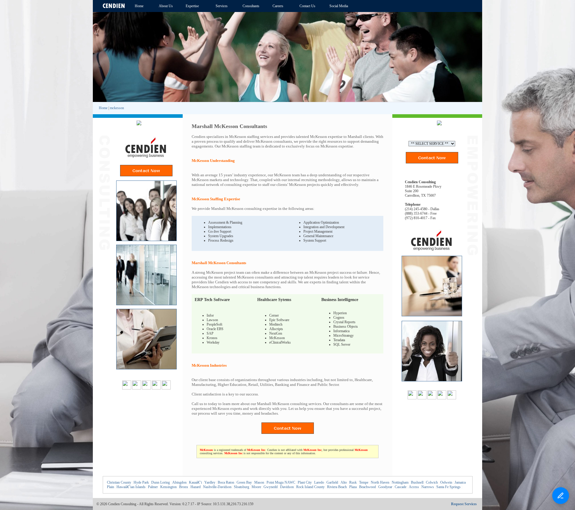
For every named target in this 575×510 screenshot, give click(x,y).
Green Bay (244, 482)
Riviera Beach (337, 487)
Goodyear (385, 487)
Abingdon (179, 482)
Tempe (363, 482)
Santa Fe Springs (448, 487)
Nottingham (400, 482)
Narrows (427, 487)
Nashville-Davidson (217, 487)
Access (414, 487)
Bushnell (417, 482)
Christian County (119, 482)
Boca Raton (226, 482)
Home (103, 108)
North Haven (380, 482)
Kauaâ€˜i (195, 482)
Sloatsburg (241, 487)
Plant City (305, 482)
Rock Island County (310, 487)
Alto (344, 482)
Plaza (353, 487)
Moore (256, 487)
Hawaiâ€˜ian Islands (131, 487)
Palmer (153, 487)
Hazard (195, 487)
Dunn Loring (160, 482)
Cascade (400, 487)
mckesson (117, 108)
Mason (259, 482)
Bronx (183, 487)
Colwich (432, 482)
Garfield (332, 482)
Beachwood (367, 487)
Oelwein (446, 482)
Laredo (319, 482)
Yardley (209, 482)
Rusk (353, 482)
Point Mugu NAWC (281, 482)
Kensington (168, 487)
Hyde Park (141, 482)
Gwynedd (271, 487)
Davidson (287, 487)
